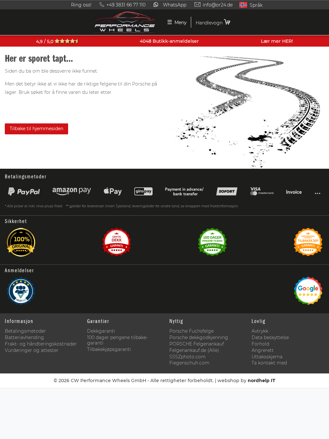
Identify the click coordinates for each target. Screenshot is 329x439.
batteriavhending (24, 337)
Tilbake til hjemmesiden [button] (36, 128)
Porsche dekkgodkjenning (198, 337)
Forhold (260, 344)
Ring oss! (82, 5)
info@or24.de (218, 5)
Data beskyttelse (270, 337)
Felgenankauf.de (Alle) (194, 350)
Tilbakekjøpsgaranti (109, 349)
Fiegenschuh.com (189, 363)
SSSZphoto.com (187, 357)
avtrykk (260, 331)
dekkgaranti (101, 331)
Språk (255, 5)
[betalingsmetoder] (164, 193)
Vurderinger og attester (31, 350)
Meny (177, 22)
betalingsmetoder (25, 331)
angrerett (263, 350)
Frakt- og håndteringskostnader (41, 344)
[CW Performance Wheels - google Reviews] (308, 293)
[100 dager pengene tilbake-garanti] (212, 244)
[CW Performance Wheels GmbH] (125, 22)
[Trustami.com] (21, 293)
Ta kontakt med (269, 363)
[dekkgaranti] (117, 244)
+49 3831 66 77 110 (126, 5)
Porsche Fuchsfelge (191, 331)
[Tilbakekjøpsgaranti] (308, 244)
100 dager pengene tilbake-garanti (117, 340)
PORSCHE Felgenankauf (196, 344)
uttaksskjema (267, 357)
